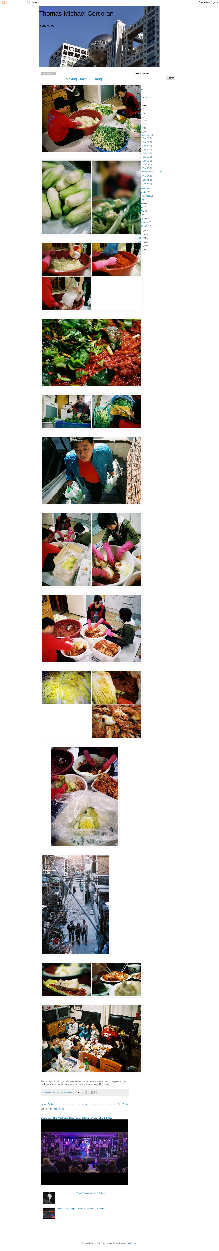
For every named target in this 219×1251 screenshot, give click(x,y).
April (142, 215)
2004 (140, 245)
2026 (140, 109)
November (145, 188)
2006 (140, 238)
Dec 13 (146, 161)
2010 (140, 128)
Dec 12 (146, 164)
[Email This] (82, 1092)
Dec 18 (146, 153)
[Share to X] (88, 1092)
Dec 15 (146, 157)
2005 (140, 242)
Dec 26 (146, 142)
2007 (140, 234)
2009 (140, 132)
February (144, 222)
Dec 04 (146, 180)
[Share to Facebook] (91, 1092)
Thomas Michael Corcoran (76, 13)
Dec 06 (146, 176)
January (144, 226)
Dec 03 (146, 184)
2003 (140, 249)
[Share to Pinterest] (95, 1092)
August (143, 200)
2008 (140, 231)
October (144, 192)
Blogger (133, 1243)
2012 (140, 120)
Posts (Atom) (58, 1109)
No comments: (68, 1092)
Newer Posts (47, 1104)
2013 (140, 117)
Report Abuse (142, 97)
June (142, 207)
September (145, 196)
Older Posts (123, 1104)
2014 (140, 113)
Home (85, 1104)
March (143, 218)
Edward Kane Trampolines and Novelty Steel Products (80, 1209)
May (142, 211)
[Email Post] (77, 1092)
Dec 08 (146, 168)
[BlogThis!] (85, 1092)
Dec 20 (146, 149)
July (142, 203)
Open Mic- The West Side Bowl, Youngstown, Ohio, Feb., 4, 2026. (76, 1118)
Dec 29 (146, 138)
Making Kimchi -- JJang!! (153, 171)
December (145, 135)
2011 (140, 124)
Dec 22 (146, 146)
